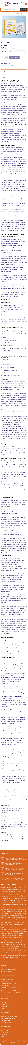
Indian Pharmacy (6, 1002)
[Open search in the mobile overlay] (14, 9)
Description (4, 71)
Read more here (19, 952)
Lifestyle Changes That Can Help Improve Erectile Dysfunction (15, 868)
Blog (2, 1008)
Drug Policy (4, 1032)
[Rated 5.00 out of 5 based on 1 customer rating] (14, 45)
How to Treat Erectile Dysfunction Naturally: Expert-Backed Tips (15, 879)
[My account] (26, 4)
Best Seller (4, 1006)
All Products (5, 1004)
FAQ (2, 1036)
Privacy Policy (5, 1030)
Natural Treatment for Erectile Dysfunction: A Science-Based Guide (16, 858)
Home (7, 13)
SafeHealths (4, 898)
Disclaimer (4, 1034)
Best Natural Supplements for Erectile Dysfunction (14, 874)
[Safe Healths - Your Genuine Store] (11, 4)
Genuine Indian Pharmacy (16, 887)
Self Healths (14, 1041)
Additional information (6, 74)
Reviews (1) (4, 77)
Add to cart (14, 57)
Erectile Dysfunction (17, 13)
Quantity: (3, 51)
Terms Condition (6, 1022)
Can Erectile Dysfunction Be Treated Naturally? (13, 863)
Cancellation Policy (7, 1020)
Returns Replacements (8, 1018)
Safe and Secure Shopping (9, 1016)
